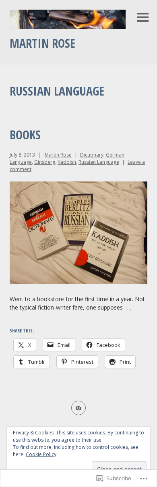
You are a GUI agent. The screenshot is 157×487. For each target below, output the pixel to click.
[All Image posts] (78, 408)
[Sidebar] (143, 18)
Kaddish (67, 162)
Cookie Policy (41, 454)
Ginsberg (44, 162)
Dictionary (91, 154)
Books (25, 134)
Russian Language (98, 162)
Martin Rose (42, 43)
